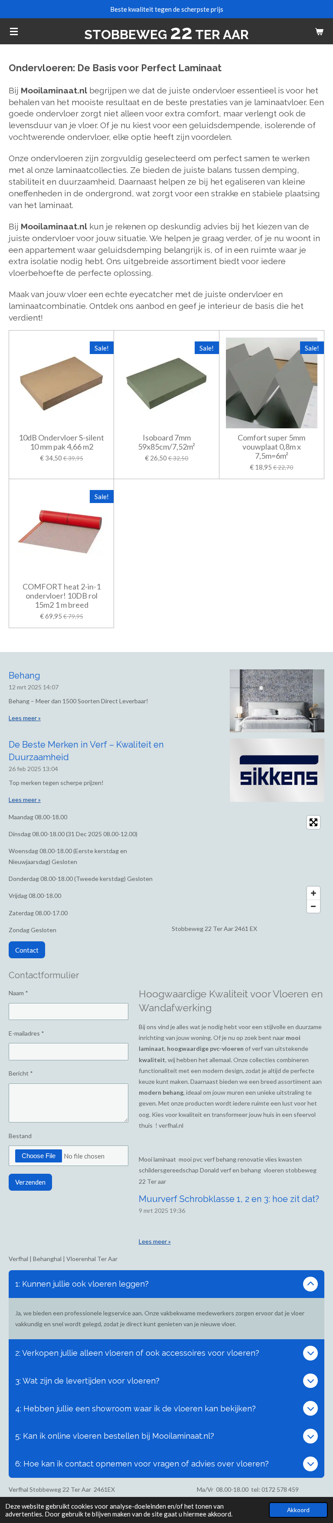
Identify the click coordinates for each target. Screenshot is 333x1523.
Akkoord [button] (298, 1509)
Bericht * (21, 1073)
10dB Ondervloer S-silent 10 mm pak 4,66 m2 (61, 442)
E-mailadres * (26, 1033)
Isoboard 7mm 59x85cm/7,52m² (166, 442)
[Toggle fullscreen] (313, 822)
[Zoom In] (313, 893)
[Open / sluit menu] (13, 31)
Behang (24, 675)
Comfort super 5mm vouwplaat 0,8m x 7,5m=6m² (271, 446)
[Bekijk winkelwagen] (319, 31)
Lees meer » (25, 718)
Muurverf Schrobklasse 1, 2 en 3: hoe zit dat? (229, 1199)
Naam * (18, 993)
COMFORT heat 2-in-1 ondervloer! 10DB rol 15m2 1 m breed (62, 595)
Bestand (20, 1135)
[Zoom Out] (313, 906)
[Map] (248, 864)
